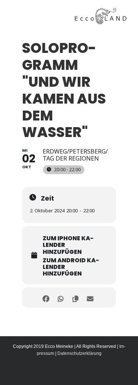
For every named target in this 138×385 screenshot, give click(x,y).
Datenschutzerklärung (79, 353)
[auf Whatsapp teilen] (60, 297)
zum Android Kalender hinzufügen (71, 267)
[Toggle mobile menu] (14, 13)
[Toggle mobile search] (25, 13)
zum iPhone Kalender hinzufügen (68, 245)
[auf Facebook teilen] (46, 297)
